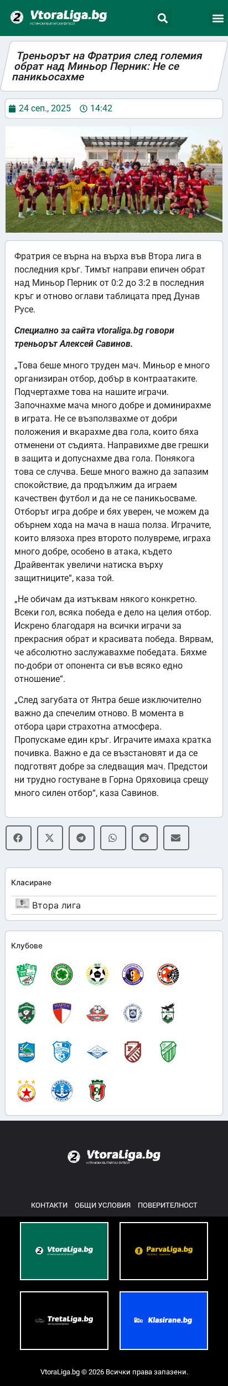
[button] (162, 18)
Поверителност (168, 1205)
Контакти (49, 1205)
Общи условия (103, 1205)
